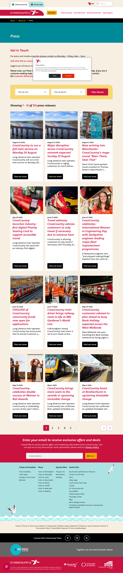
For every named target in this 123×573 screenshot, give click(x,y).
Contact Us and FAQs (76, 474)
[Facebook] (67, 538)
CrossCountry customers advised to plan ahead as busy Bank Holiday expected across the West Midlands (96, 318)
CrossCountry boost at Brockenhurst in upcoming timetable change (95, 393)
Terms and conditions (37, 526)
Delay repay (73, 480)
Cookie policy (51, 526)
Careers (18, 526)
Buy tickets (51, 13)
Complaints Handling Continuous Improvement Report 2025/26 (86, 506)
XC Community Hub (76, 488)
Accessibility (73, 491)
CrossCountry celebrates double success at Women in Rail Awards (26, 393)
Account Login (38, 4)
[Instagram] (77, 538)
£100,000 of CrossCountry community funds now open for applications (24, 317)
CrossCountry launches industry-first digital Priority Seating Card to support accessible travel (25, 229)
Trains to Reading (44, 491)
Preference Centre (85, 526)
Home (12, 20)
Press (31, 20)
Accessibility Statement (60, 528)
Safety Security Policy (76, 494)
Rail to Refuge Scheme (77, 502)
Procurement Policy (43, 528)
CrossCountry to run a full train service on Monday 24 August (27, 148)
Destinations (60, 474)
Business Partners (100, 526)
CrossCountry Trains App (78, 483)
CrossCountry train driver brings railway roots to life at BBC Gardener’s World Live (60, 317)
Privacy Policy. (92, 447)
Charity (71, 486)
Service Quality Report (78, 528)
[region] (62, 69)
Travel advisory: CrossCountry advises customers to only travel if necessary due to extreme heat (61, 227)
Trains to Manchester (45, 480)
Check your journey (21, 4)
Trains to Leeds (43, 477)
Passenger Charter (75, 497)
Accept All (68, 76)
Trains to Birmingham (46, 472)
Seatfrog (59, 477)
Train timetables (25, 472)
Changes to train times (27, 477)
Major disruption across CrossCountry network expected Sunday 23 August (60, 150)
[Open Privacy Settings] (6, 566)
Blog (70, 499)
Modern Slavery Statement (67, 526)
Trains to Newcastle (45, 488)
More (54, 76)
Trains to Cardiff (43, 486)
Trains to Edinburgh (45, 474)
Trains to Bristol (43, 483)
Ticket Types (23, 474)
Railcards (22, 480)
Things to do (60, 472)
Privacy (25, 526)
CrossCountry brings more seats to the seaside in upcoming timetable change (60, 393)
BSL (93, 3)
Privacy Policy (44, 70)
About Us (21, 20)
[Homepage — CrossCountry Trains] (24, 12)
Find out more (20, 176)
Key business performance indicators (82, 472)
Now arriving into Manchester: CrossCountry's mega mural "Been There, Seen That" (95, 152)
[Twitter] (86, 538)
